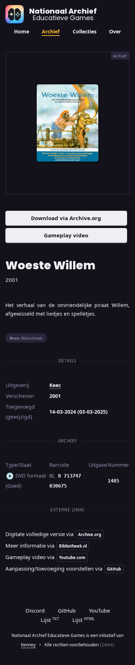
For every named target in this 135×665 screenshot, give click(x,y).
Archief (51, 31)
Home (21, 31)
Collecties (84, 31)
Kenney (28, 645)
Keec (55, 385)
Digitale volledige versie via (53, 534)
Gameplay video (66, 235)
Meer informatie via (46, 545)
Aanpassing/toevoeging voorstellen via (63, 568)
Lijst (50, 620)
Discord (35, 610)
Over (115, 31)
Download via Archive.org (66, 218)
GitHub (67, 610)
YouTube (99, 610)
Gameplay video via (45, 557)
